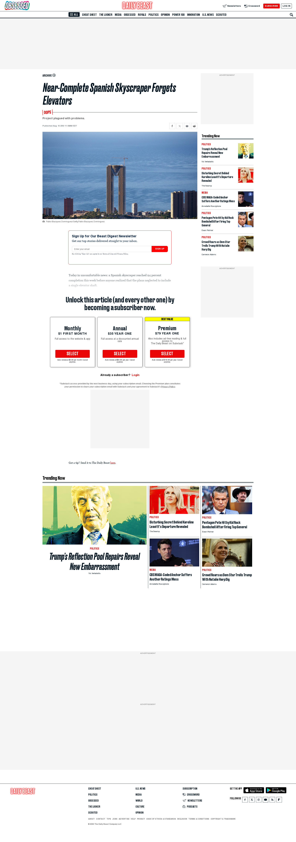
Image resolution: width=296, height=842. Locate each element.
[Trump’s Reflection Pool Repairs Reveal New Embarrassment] (246, 157)
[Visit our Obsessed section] (28, 6)
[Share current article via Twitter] (180, 126)
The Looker (105, 14)
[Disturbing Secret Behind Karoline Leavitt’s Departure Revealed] (246, 181)
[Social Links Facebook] (245, 800)
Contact (100, 819)
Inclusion (182, 819)
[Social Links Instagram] (258, 800)
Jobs (114, 819)
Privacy (141, 819)
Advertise (124, 819)
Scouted (221, 14)
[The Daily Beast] (137, 6)
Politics (153, 14)
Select (73, 354)
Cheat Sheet (89, 14)
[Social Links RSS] (272, 800)
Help (133, 819)
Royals (142, 14)
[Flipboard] (279, 800)
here (112, 462)
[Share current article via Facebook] (172, 126)
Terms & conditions (198, 819)
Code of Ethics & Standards (161, 819)
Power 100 (178, 14)
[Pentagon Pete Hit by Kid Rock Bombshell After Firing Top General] (246, 226)
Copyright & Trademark (223, 819)
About (91, 819)
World (139, 800)
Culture (139, 806)
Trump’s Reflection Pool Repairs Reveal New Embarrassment (94, 561)
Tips (109, 819)
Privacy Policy (122, 254)
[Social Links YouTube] (265, 800)
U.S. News (208, 14)
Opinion (165, 14)
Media (118, 14)
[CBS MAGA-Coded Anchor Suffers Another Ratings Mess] (246, 205)
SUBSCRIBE (271, 6)
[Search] (291, 14)
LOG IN (286, 6)
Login (135, 375)
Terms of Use (108, 254)
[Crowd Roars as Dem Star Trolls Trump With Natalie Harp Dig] (246, 250)
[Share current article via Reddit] (194, 126)
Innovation (193, 14)
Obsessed (129, 14)
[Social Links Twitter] (252, 800)
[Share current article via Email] (187, 126)
